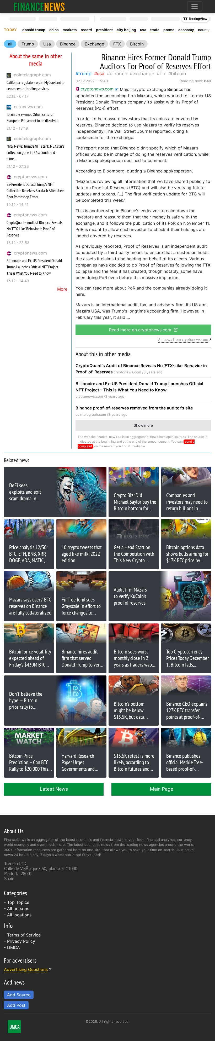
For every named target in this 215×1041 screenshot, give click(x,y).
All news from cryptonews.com (183, 339)
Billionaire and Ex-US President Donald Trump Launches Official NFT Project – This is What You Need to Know (34, 267)
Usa (47, 44)
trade (154, 30)
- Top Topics (16, 902)
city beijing (126, 30)
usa (143, 30)
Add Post (16, 1005)
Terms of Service (24, 935)
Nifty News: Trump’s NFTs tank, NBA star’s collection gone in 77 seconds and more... (35, 152)
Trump (28, 44)
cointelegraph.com (32, 74)
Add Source (18, 994)
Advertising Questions (26, 969)
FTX (117, 44)
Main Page (161, 789)
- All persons (16, 908)
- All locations (17, 914)
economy (186, 30)
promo (168, 30)
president (104, 30)
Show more (143, 425)
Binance (68, 44)
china (54, 30)
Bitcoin (137, 44)
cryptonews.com (30, 176)
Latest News (54, 789)
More (62, 289)
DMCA (13, 947)
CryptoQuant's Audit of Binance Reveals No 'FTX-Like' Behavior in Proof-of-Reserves (34, 229)
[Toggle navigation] (194, 6)
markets (70, 30)
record (86, 30)
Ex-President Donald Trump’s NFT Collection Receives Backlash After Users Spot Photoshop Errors (35, 190)
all (10, 44)
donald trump (33, 30)
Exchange (94, 44)
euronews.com (28, 106)
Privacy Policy (21, 941)
